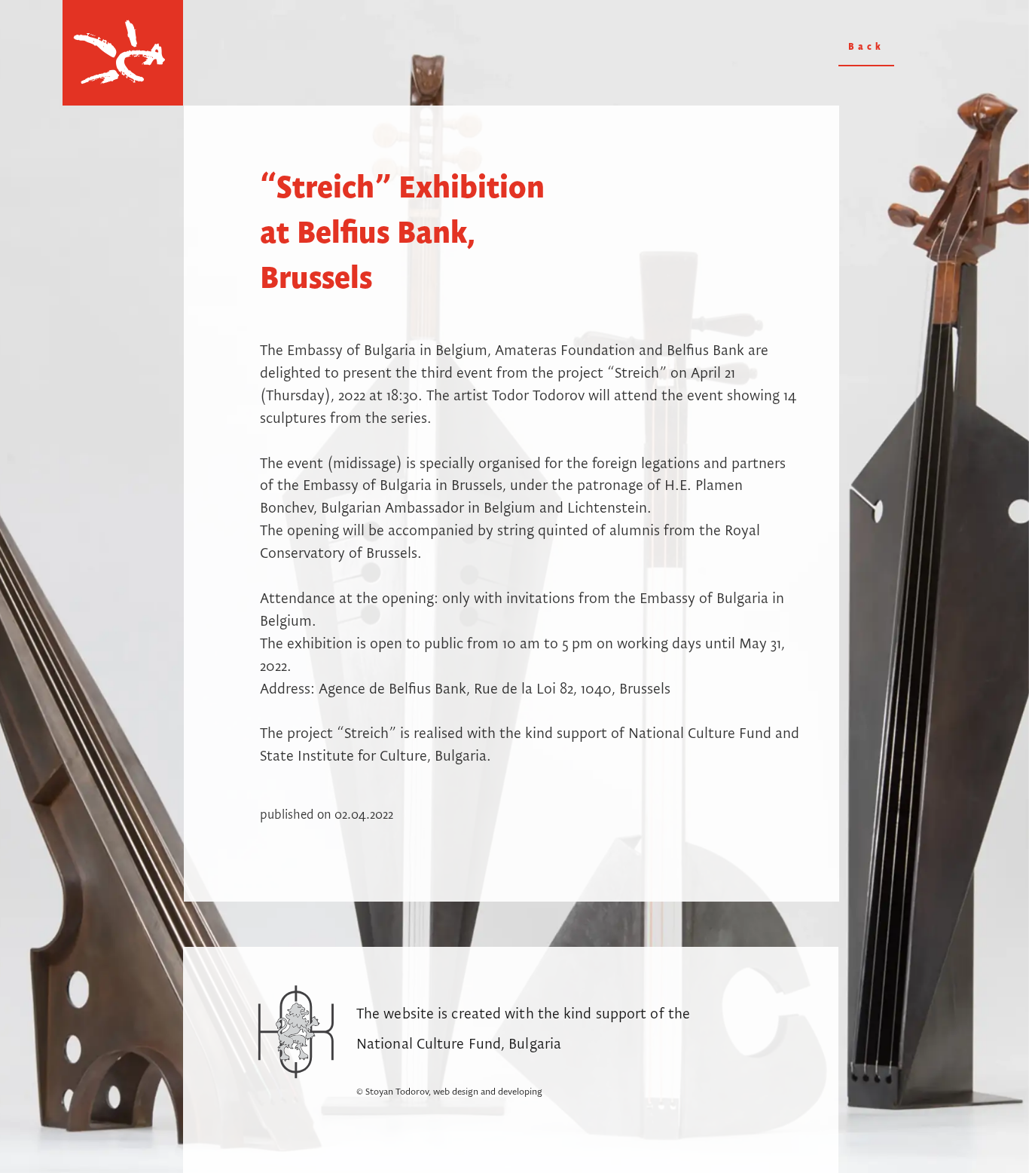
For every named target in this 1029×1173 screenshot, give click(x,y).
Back (866, 47)
